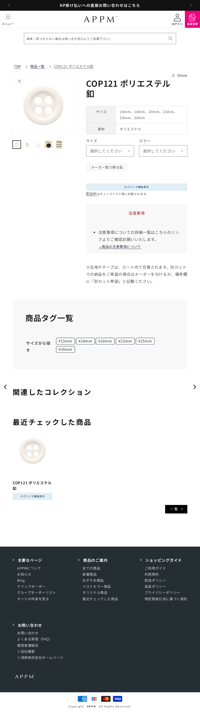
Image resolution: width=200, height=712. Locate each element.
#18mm (85, 340)
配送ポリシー (155, 580)
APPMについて (29, 568)
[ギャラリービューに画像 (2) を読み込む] (27, 145)
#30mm (65, 349)
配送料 (91, 193)
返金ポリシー (155, 586)
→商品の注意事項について (119, 246)
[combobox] (100, 38)
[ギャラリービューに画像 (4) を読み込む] (48, 145)
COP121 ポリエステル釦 (73, 66)
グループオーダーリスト (36, 592)
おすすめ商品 (93, 580)
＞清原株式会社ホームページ (40, 657)
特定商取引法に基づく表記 (166, 598)
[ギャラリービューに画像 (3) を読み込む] (38, 145)
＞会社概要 (26, 651)
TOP (17, 66)
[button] (8, 19)
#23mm (125, 340)
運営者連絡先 (28, 645)
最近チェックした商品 (100, 598)
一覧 (174, 508)
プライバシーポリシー (162, 592)
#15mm (65, 340)
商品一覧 (37, 66)
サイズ (91, 140)
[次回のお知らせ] (191, 5)
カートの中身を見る (33, 598)
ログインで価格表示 (136, 187)
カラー (144, 140)
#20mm (105, 340)
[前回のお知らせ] (9, 5)
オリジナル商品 (94, 592)
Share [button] (182, 75)
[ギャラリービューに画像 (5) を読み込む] (59, 145)
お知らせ (24, 574)
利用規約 (152, 574)
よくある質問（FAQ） (34, 638)
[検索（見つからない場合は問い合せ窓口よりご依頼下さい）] (170, 38)
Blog (21, 580)
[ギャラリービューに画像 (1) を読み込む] (17, 145)
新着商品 (89, 574)
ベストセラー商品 (96, 586)
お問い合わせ (28, 632)
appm (91, 706)
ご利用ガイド (155, 568)
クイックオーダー (31, 586)
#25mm (145, 340)
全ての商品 (91, 568)
